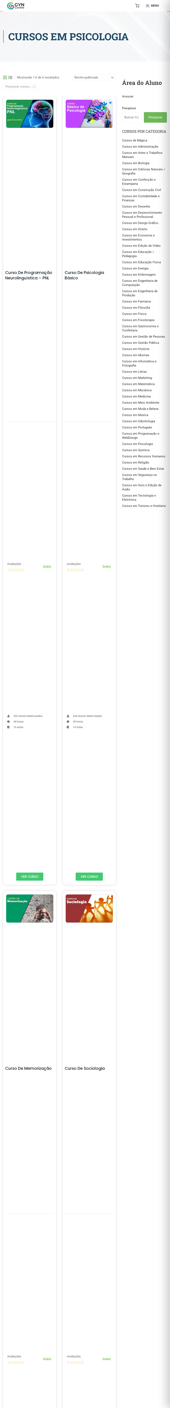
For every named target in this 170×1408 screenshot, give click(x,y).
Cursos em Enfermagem (139, 274)
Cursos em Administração (140, 146)
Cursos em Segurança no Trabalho (139, 477)
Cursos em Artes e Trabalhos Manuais (142, 155)
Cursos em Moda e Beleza (140, 409)
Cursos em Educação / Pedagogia (138, 254)
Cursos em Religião (135, 462)
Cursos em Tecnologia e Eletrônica (139, 498)
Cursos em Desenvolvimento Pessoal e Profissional (142, 215)
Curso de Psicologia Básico (84, 275)
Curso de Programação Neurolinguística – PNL (28, 275)
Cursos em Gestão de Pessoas (143, 336)
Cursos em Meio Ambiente (140, 402)
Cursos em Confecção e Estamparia (139, 182)
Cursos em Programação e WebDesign (140, 436)
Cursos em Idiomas (135, 355)
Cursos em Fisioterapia (138, 320)
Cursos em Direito (134, 229)
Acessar (128, 96)
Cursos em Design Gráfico (140, 223)
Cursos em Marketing (137, 378)
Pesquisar (129, 108)
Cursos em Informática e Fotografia (139, 363)
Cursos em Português (137, 427)
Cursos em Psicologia (137, 444)
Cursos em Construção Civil (141, 190)
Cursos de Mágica (134, 140)
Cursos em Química (135, 450)
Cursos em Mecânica (137, 390)
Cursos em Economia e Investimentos (138, 237)
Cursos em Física (134, 314)
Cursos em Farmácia (136, 301)
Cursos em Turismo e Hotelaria (144, 506)
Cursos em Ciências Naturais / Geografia (143, 171)
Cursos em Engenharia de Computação (140, 283)
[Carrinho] (137, 6)
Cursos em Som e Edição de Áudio (142, 487)
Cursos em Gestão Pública (140, 343)
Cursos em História (135, 349)
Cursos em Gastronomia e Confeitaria (140, 328)
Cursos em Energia (135, 268)
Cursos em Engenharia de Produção (140, 293)
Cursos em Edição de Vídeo (141, 246)
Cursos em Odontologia (138, 421)
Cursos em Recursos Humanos (143, 456)
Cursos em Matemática (138, 384)
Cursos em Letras (134, 372)
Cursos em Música (135, 415)
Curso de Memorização (28, 1068)
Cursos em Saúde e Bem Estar (143, 469)
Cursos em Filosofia (136, 308)
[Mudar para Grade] (5, 77)
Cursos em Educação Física (141, 262)
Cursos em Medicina (136, 396)
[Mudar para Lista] (10, 77)
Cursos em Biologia (135, 163)
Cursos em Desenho (136, 206)
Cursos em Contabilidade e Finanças (141, 198)
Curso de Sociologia (85, 1068)
